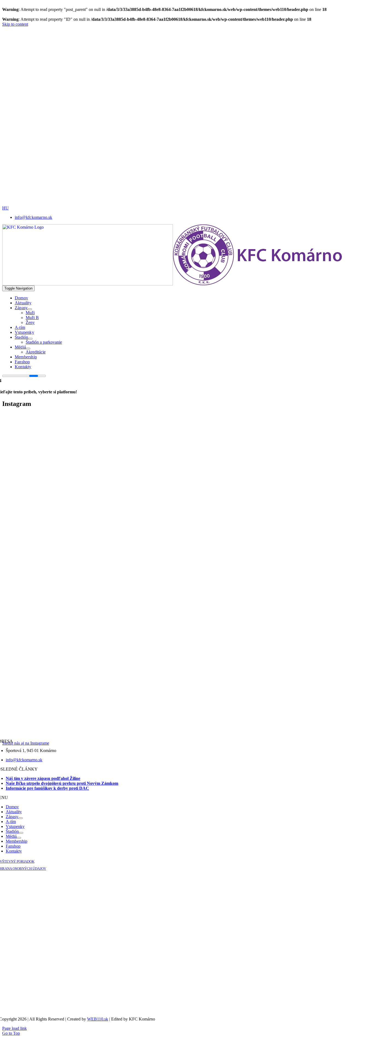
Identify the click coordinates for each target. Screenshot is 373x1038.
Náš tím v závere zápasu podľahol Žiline (43, 778)
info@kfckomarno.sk (24, 759)
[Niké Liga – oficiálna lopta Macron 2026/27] (226, 204)
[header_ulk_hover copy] (189, 95)
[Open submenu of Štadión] (30, 339)
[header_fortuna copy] (187, 56)
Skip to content (15, 24)
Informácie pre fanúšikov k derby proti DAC (47, 788)
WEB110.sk (97, 1019)
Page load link (14, 1028)
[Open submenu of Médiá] (28, 348)
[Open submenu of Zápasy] (30, 309)
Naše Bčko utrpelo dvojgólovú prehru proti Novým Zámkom (62, 783)
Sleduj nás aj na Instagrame (25, 743)
